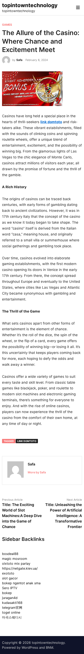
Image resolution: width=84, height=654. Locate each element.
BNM (49, 647)
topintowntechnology (29, 5)
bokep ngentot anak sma (21, 583)
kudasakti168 (12, 603)
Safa (19, 60)
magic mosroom (14, 559)
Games (7, 24)
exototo (8, 573)
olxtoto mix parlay (16, 563)
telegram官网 (12, 607)
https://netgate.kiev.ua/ (20, 568)
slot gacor (10, 578)
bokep (7, 593)
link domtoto (26, 441)
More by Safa (37, 472)
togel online (11, 612)
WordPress (30, 647)
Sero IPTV (9, 588)
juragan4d (10, 598)
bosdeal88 (10, 554)
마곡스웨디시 (12, 617)
